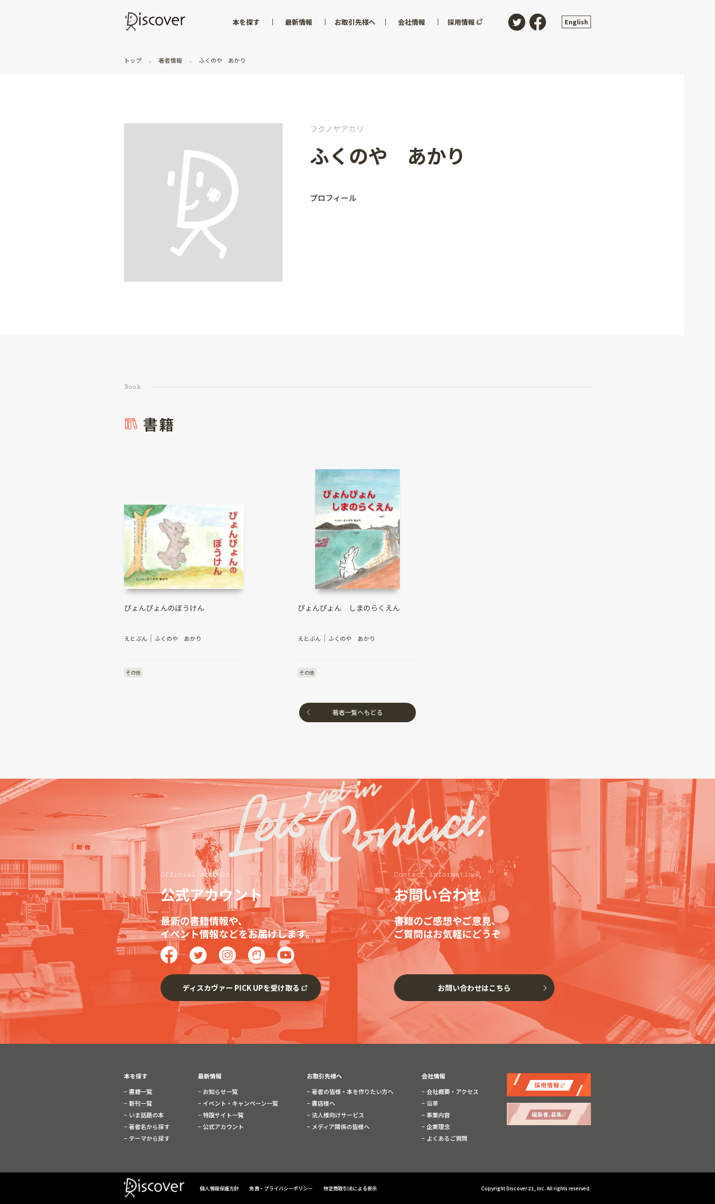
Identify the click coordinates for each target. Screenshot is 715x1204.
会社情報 (433, 1076)
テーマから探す (148, 1138)
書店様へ (322, 1103)
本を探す (135, 1076)
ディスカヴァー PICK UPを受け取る (241, 988)
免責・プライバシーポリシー (282, 1188)
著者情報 (170, 60)
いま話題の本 (145, 1115)
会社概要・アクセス (452, 1092)
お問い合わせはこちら (474, 988)
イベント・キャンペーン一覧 (239, 1103)
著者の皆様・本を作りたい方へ (351, 1092)
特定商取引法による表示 (350, 1188)
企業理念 (437, 1127)
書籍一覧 (139, 1092)
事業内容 (437, 1115)
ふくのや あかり (221, 60)
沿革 (431, 1103)
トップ (133, 60)
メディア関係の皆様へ (340, 1127)
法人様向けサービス (337, 1115)
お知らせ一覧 (219, 1092)
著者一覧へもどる (357, 712)
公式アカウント (222, 1127)
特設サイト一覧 (222, 1115)
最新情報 (209, 1076)
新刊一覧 (139, 1103)
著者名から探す (148, 1127)
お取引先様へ (324, 1076)
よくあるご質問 (446, 1138)
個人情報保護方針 (220, 1188)
